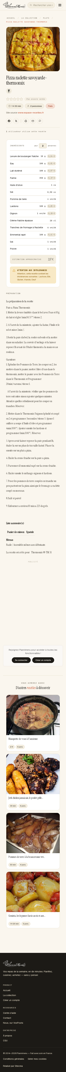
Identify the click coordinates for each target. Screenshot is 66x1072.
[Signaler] (40, 121)
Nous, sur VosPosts (13, 1022)
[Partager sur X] (16, 121)
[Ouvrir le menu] (60, 5)
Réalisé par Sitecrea (13, 1066)
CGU (5, 1040)
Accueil (11, 18)
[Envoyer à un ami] (33, 121)
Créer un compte (11, 1000)
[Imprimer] (26, 121)
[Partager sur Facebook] (9, 121)
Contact (7, 1018)
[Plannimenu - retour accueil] (14, 963)
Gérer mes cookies (37, 1059)
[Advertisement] (33, 597)
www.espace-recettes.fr (31, 112)
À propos (7, 1035)
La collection (29, 18)
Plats (46, 18)
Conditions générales (13, 1059)
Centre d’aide (9, 1013)
